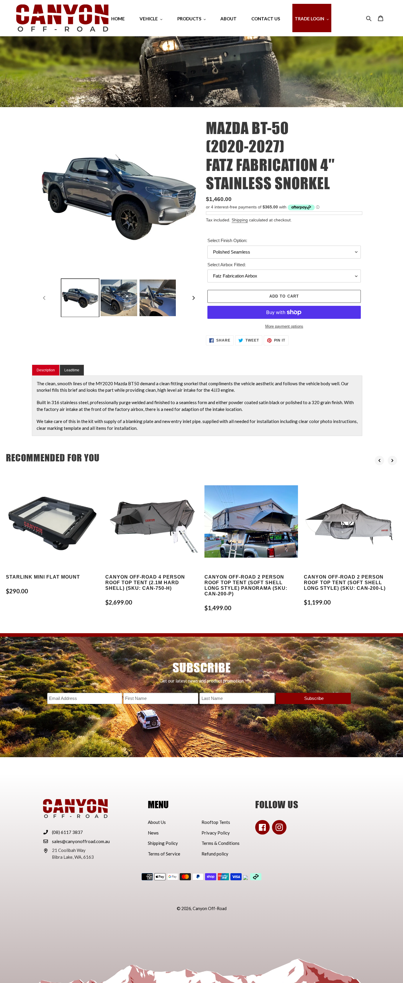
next (392, 460)
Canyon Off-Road (210, 908)
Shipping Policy (163, 843)
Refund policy (215, 853)
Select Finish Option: (227, 240)
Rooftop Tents (216, 822)
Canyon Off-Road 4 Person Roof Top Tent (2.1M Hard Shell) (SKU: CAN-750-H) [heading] (145, 582)
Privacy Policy (216, 832)
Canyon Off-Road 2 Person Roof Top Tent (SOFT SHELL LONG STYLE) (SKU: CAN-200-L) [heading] (345, 582)
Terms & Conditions (221, 843)
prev (379, 460)
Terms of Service (164, 853)
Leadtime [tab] (71, 370)
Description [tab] (46, 370)
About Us (157, 822)
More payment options (284, 326)
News (153, 832)
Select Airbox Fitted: (226, 264)
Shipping (240, 220)
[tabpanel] (197, 405)
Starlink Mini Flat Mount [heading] (43, 576)
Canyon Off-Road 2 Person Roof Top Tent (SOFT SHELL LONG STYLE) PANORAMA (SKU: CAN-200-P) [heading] (245, 585)
